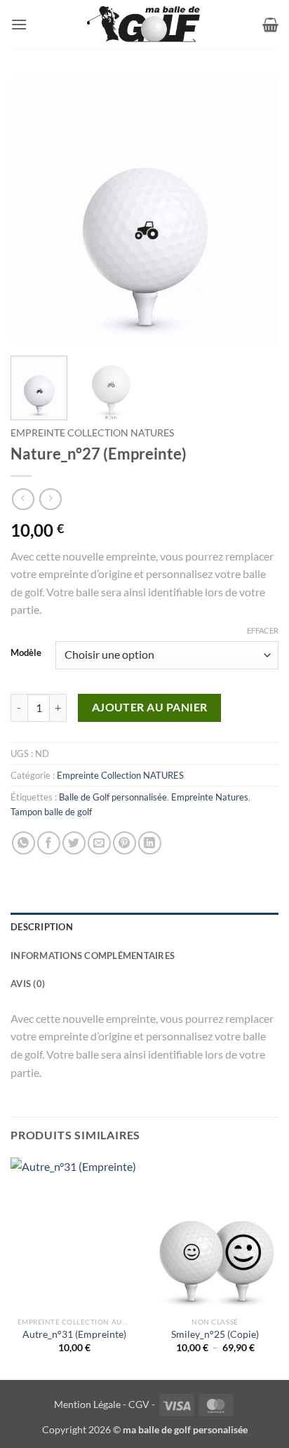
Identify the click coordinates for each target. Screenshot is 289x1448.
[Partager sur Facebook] (48, 842)
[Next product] (23, 499)
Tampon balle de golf (51, 811)
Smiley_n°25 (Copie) (215, 1334)
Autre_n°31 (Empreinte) (74, 1334)
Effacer (262, 630)
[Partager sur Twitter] (74, 842)
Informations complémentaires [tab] (93, 955)
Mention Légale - (90, 1404)
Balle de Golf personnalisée (113, 797)
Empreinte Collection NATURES (92, 432)
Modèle (26, 653)
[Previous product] (50, 499)
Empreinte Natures (209, 797)
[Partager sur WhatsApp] (23, 842)
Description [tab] (42, 926)
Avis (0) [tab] (28, 983)
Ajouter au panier (150, 707)
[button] (19, 24)
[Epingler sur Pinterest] (124, 842)
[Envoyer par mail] (99, 842)
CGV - (141, 1404)
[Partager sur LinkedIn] (149, 842)
